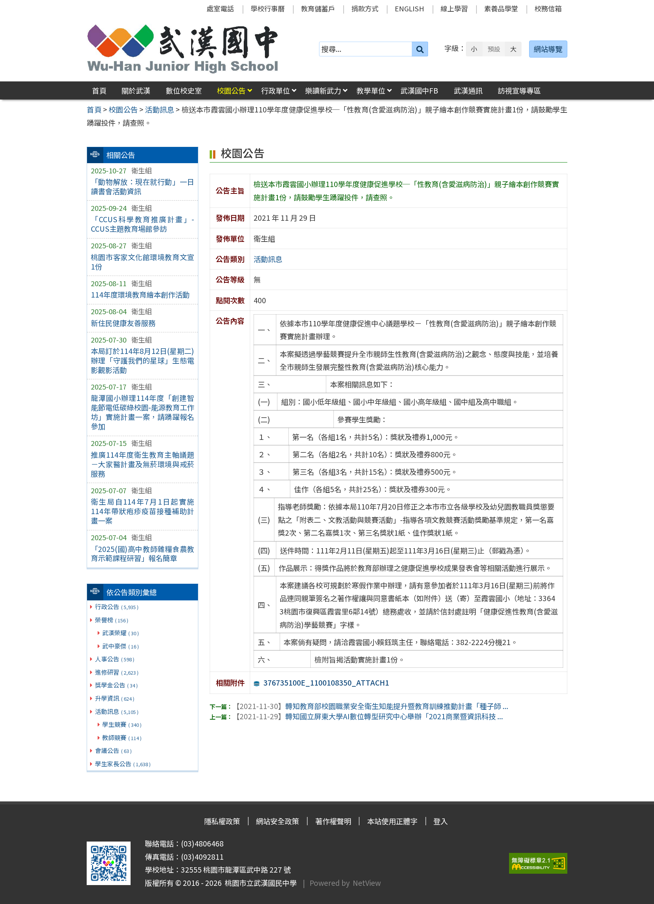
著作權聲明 (333, 821)
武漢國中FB (419, 90)
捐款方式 (364, 8)
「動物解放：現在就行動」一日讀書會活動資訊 (142, 186)
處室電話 (220, 8)
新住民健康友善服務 (123, 323)
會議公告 (113, 750)
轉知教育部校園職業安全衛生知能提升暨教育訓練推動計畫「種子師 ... (370, 706)
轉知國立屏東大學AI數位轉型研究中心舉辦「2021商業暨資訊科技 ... (367, 716)
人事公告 (114, 658)
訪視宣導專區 (519, 90)
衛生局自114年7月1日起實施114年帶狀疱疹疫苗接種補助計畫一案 (142, 511)
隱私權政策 (222, 821)
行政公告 (117, 606)
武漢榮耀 (120, 632)
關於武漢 (135, 90)
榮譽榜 (111, 619)
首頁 (99, 90)
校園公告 (231, 90)
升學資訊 (114, 698)
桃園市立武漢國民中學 (259, 883)
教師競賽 (122, 737)
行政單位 (275, 90)
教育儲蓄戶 (318, 8)
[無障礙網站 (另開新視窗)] (538, 863)
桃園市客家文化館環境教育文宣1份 (142, 262)
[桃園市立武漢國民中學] (183, 49)
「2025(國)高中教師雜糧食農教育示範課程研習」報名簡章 (142, 554)
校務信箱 (548, 8)
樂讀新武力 (323, 90)
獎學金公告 (116, 684)
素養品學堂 (501, 8)
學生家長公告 (123, 763)
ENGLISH (409, 8)
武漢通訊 (468, 90)
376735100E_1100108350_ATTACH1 (326, 682)
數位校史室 (184, 90)
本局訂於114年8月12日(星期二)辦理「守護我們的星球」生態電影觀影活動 (142, 360)
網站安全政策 (277, 821)
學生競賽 (122, 724)
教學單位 (371, 90)
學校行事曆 (268, 8)
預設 (493, 48)
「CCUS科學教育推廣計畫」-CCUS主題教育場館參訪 (142, 224)
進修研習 (117, 671)
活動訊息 (117, 711)
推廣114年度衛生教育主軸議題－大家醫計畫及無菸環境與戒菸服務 (142, 464)
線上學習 (454, 8)
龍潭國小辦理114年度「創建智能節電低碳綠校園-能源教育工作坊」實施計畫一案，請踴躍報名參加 (142, 412)
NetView (367, 883)
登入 (440, 821)
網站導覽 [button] (548, 49)
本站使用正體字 (392, 821)
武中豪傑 (120, 645)
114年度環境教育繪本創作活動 (140, 294)
